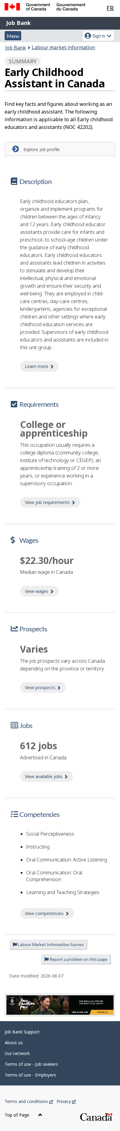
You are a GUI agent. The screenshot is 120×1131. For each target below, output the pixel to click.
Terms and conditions (29, 1101)
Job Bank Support (22, 1032)
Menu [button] (13, 36)
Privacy (66, 1101)
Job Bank (18, 22)
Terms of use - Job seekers (31, 1064)
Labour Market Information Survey (50, 944)
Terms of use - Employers (30, 1075)
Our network (17, 1053)
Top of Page (17, 1115)
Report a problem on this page (78, 959)
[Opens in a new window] (60, 1004)
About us (14, 1042)
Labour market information (63, 47)
